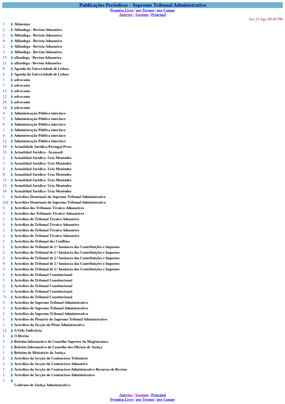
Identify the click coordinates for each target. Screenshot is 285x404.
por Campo (166, 10)
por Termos (145, 10)
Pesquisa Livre (122, 10)
